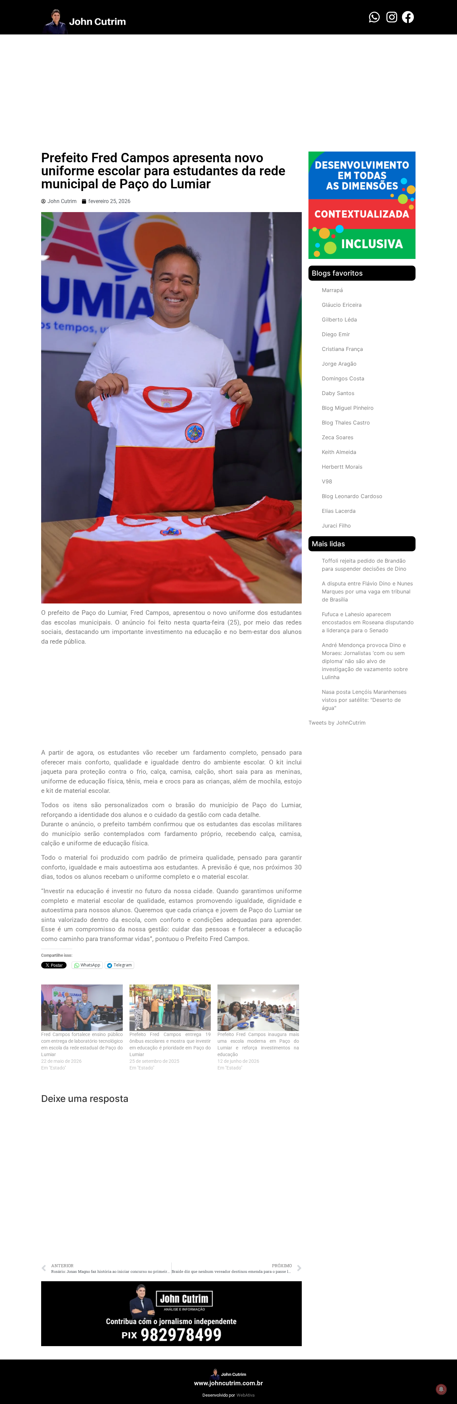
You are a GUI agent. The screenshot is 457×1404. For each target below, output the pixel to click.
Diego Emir (336, 334)
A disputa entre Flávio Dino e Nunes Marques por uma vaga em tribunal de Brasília (367, 591)
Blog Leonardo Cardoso (352, 496)
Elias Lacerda (339, 510)
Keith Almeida (339, 452)
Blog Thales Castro (346, 422)
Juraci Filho (336, 525)
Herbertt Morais (342, 466)
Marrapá (332, 290)
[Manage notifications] (441, 1389)
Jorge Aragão (339, 363)
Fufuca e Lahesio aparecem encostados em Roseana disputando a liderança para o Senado (368, 622)
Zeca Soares (337, 437)
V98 (327, 481)
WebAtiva (246, 1395)
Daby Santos (338, 393)
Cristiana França (342, 349)
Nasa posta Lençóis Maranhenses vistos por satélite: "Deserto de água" (364, 699)
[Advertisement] (228, 84)
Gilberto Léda (339, 319)
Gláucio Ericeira (342, 304)
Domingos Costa (343, 378)
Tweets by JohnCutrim (337, 722)
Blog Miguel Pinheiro (348, 407)
